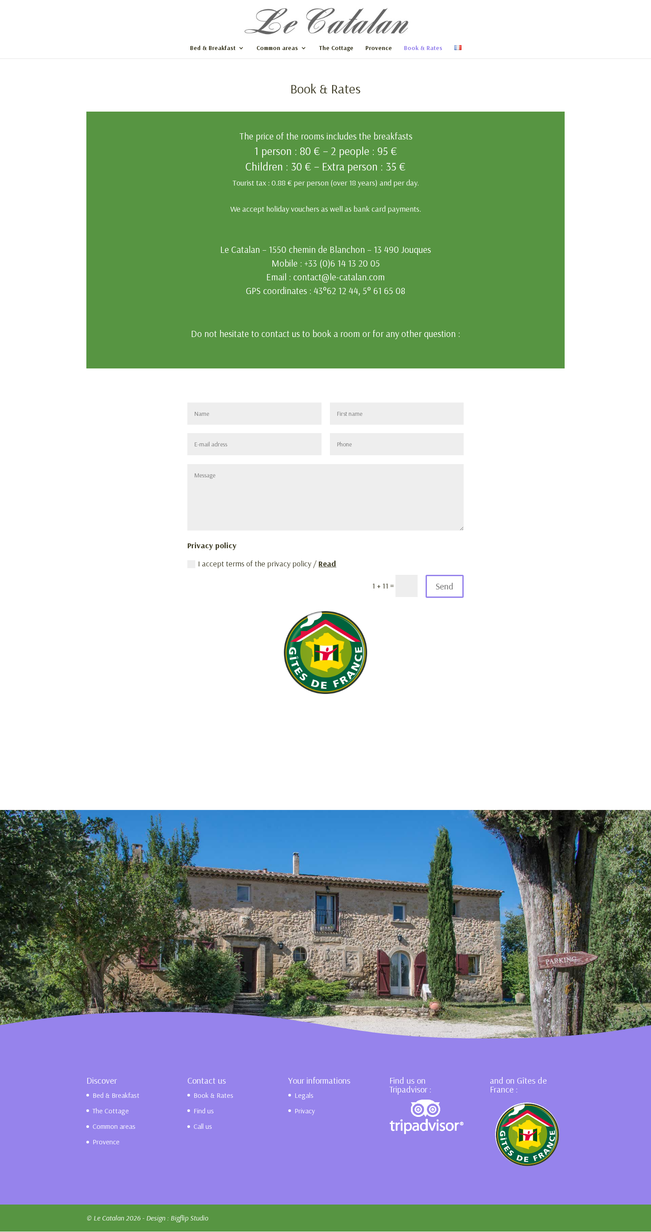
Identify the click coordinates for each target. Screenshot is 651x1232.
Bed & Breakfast (213, 48)
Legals (304, 1095)
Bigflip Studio (189, 1217)
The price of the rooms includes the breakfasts (325, 136)
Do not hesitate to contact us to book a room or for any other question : (325, 333)
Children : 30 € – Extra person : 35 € (325, 166)
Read (327, 563)
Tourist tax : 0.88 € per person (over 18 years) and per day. (325, 183)
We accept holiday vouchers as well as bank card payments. (325, 209)
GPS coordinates (276, 290)
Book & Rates (423, 48)
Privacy (304, 1110)
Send (444, 586)
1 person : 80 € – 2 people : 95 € (325, 151)
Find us (204, 1110)
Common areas (277, 48)
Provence (378, 48)
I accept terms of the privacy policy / (267, 563)
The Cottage (336, 48)
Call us (203, 1126)
